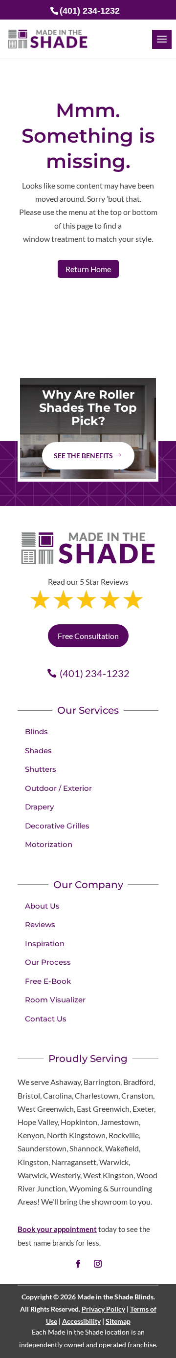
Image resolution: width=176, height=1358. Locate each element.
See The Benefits (83, 455)
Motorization (48, 844)
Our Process (48, 962)
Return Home (88, 269)
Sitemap (118, 1321)
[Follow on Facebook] (78, 1264)
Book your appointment (57, 1229)
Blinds (36, 731)
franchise (142, 1344)
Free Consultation (88, 635)
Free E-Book (48, 981)
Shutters (40, 769)
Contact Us (45, 1018)
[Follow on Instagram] (98, 1264)
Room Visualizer (55, 999)
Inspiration (45, 943)
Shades (38, 750)
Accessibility (81, 1321)
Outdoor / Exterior (58, 788)
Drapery (39, 806)
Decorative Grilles (57, 825)
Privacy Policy (103, 1309)
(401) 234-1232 (95, 673)
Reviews (40, 924)
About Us (42, 906)
